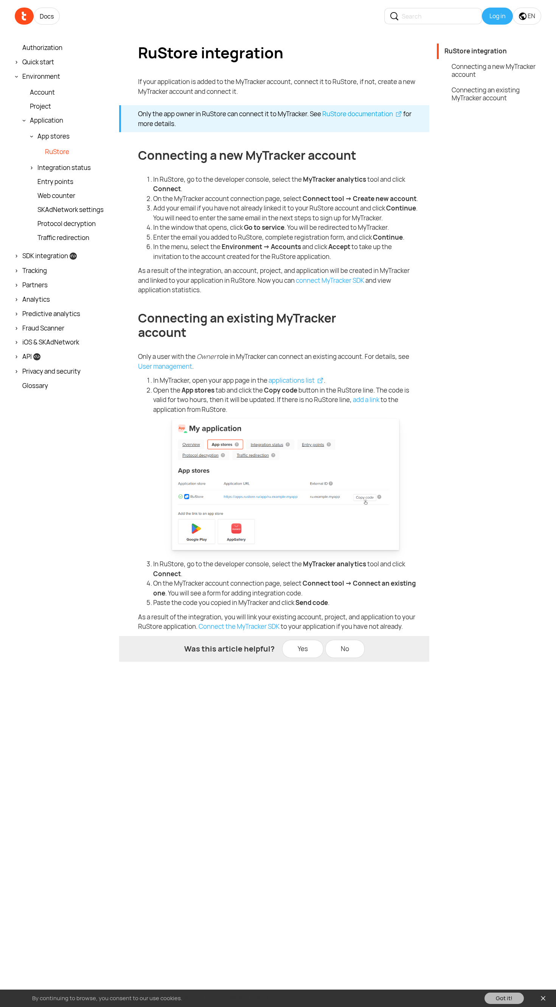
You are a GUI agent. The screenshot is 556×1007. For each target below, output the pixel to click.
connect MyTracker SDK (330, 280)
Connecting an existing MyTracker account (486, 94)
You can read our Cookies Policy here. (232, 998)
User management (165, 366)
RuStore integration (475, 51)
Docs (47, 16)
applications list (292, 380)
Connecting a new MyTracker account (494, 70)
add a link (366, 399)
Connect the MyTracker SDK (239, 626)
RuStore (57, 152)
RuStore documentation (357, 113)
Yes (303, 648)
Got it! (504, 998)
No (345, 648)
